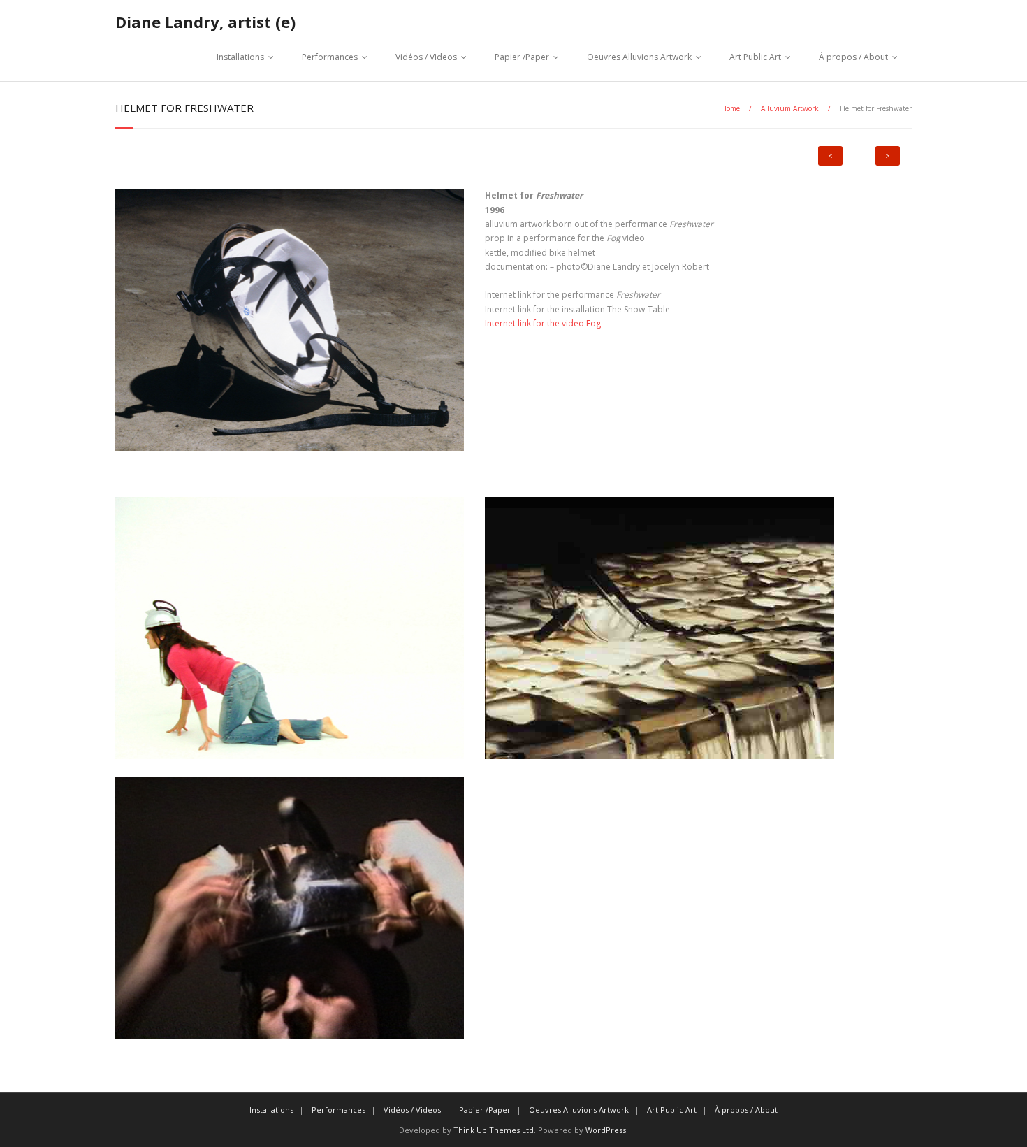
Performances (330, 57)
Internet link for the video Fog (543, 323)
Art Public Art (755, 57)
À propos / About (853, 57)
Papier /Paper (522, 57)
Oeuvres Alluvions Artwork (639, 57)
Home (730, 108)
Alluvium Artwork (790, 108)
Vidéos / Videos (426, 57)
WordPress (605, 1130)
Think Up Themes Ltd (493, 1130)
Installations (240, 57)
